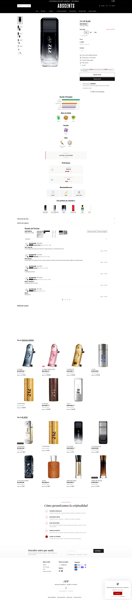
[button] (83, 24)
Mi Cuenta (43, 11)
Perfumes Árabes (82, 11)
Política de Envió (69, 597)
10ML (95, 32)
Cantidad (82, 48)
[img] (32, 243)
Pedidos (44, 564)
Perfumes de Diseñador (62, 11)
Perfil (44, 569)
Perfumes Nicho (72, 11)
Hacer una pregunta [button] (102, 231)
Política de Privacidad (61, 597)
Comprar (51, 11)
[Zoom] (49, 42)
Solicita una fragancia (23, 223)
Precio (81, 39)
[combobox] (24, 5)
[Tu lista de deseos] (106, 6)
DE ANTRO (25, 417)
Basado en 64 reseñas (29, 232)
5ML (91, 32)
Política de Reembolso (52, 597)
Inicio (37, 11)
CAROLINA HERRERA (84, 25)
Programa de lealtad (47, 571)
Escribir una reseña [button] (92, 231)
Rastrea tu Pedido (92, 11)
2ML (82, 32)
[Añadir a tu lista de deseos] (40, 350)
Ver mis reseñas (46, 567)
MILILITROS (82, 29)
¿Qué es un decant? (110, 29)
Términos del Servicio (77, 597)
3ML (86, 32)
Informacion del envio (22, 219)
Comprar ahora (97, 79)
